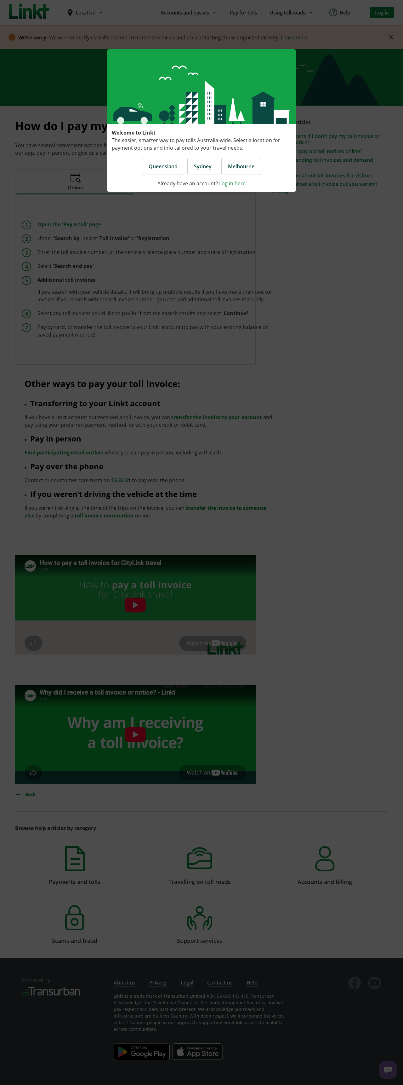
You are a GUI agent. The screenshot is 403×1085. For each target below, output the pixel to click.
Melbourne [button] (241, 166)
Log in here (232, 183)
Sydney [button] (203, 166)
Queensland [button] (163, 166)
